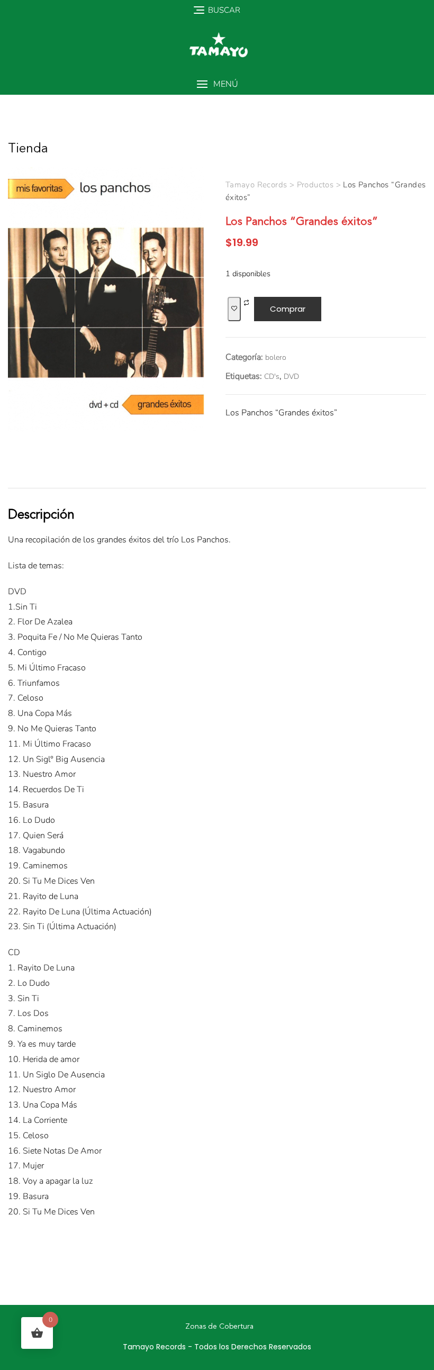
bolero (275, 357)
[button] (217, 84)
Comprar (287, 308)
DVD (291, 376)
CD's (271, 376)
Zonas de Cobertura (219, 1326)
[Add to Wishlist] (234, 309)
